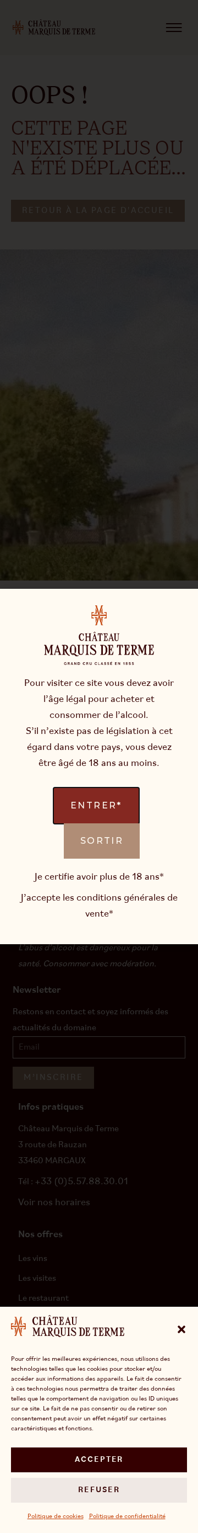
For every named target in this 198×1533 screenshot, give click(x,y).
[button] (181, 1329)
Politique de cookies (56, 1516)
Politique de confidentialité (127, 1516)
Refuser (99, 1490)
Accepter (99, 1460)
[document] (99, 766)
